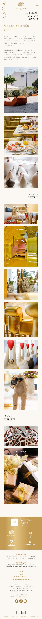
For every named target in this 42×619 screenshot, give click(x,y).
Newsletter (21, 562)
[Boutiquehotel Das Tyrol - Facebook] (16, 601)
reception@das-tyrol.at (21, 596)
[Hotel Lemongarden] (30, 537)
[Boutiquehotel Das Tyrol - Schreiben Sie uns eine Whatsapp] (4, 13)
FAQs (21, 572)
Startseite (13, 52)
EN (4, 18)
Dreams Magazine (21, 579)
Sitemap (34, 616)
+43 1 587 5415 (21, 594)
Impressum (9, 616)
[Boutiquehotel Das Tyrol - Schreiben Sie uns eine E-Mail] (4, 8)
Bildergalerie (21, 577)
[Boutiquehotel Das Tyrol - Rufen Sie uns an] (4, 4)
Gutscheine (21, 554)
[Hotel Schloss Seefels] (11, 547)
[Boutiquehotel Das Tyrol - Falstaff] (21, 613)
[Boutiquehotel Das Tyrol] (21, 9)
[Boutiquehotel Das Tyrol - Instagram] (21, 601)
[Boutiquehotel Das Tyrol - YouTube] (25, 601)
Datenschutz (22, 616)
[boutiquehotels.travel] (21, 526)
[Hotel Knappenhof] (30, 547)
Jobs (21, 574)
